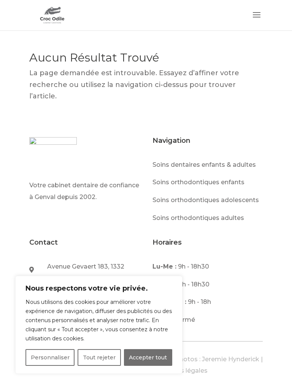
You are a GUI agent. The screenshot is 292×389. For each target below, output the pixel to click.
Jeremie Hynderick (230, 359)
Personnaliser (50, 357)
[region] (98, 325)
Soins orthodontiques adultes (198, 217)
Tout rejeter (99, 357)
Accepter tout (148, 357)
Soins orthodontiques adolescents (205, 200)
